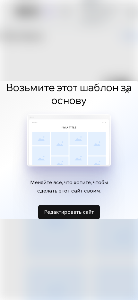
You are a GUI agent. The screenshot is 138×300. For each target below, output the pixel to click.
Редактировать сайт (69, 212)
